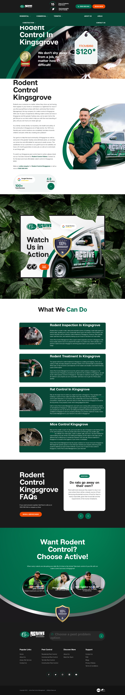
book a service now (31, 514)
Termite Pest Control (48, 660)
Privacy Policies (90, 663)
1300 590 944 (84, 6)
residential (24, 16)
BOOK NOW (99, 6)
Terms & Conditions (92, 666)
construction (28, 23)
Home (22, 654)
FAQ (87, 657)
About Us (88, 16)
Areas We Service (25, 660)
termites (57, 16)
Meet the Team (68, 657)
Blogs (87, 660)
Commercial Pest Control (50, 657)
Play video (44, 266)
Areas (99, 16)
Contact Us (100, 23)
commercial (41, 16)
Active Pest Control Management (37, 690)
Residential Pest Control (49, 654)
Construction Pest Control (50, 663)
